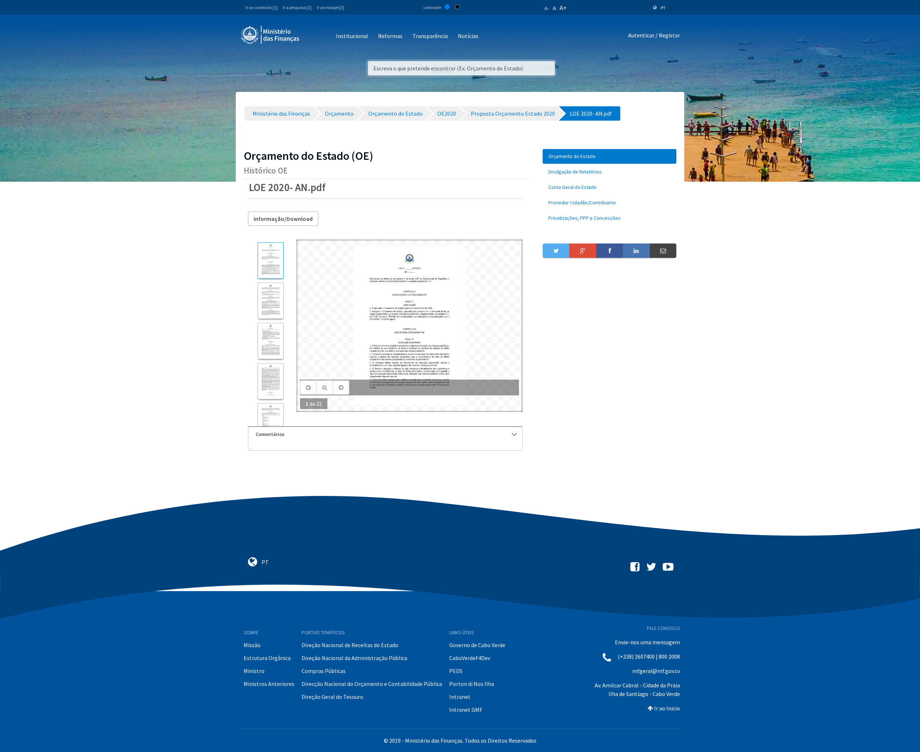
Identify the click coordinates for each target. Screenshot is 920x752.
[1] (270, 260)
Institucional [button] (352, 36)
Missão (252, 645)
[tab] (385, 434)
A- (546, 8)
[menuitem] (609, 156)
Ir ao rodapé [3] (330, 7)
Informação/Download (283, 218)
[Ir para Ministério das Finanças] (270, 35)
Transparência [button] (430, 36)
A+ (563, 8)
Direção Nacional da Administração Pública (354, 658)
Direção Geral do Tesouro (332, 696)
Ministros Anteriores (269, 683)
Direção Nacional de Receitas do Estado (350, 645)
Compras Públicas (324, 670)
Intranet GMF (465, 709)
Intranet (459, 696)
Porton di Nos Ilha (471, 683)
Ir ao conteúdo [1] (261, 7)
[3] (270, 341)
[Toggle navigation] (310, 36)
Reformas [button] (390, 36)
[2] (270, 301)
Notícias (468, 36)
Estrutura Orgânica (267, 658)
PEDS (456, 670)
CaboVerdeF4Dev (469, 658)
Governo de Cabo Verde (477, 645)
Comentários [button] (270, 434)
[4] (270, 381)
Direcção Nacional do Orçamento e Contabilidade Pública (372, 683)
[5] (270, 421)
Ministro (254, 670)
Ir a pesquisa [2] (297, 7)
